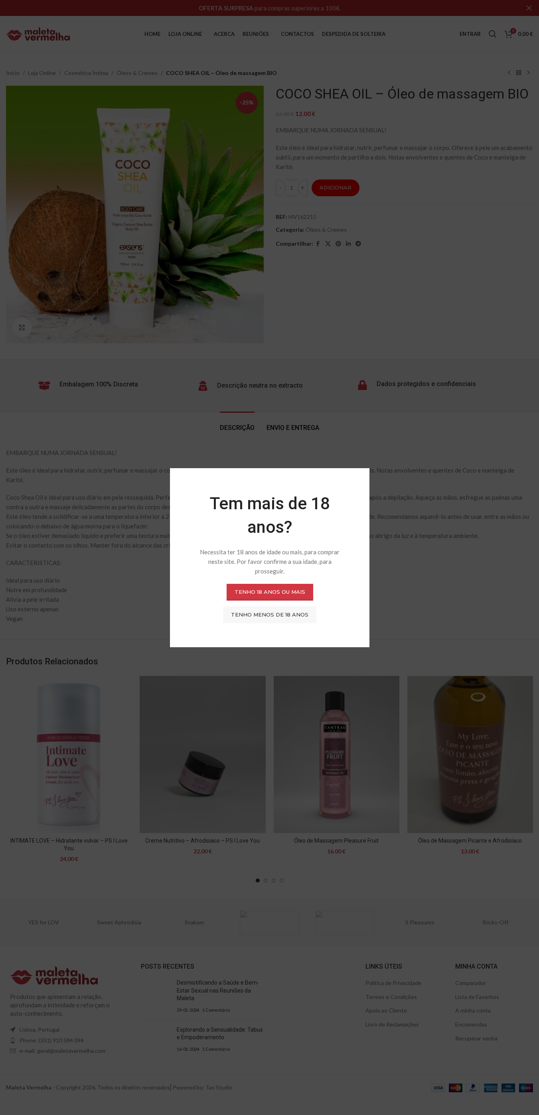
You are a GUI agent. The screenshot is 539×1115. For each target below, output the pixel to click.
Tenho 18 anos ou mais (269, 592)
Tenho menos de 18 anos (269, 614)
